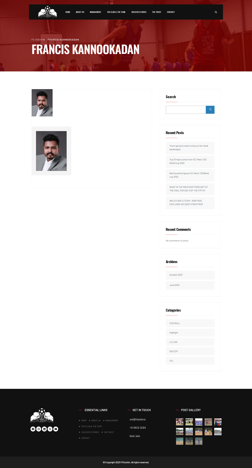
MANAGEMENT (95, 11)
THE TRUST (156, 11)
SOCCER (173, 351)
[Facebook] (32, 429)
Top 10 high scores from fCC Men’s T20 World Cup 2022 (187, 161)
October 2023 (175, 274)
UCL (171, 360)
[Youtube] (55, 429)
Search (171, 97)
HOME (67, 11)
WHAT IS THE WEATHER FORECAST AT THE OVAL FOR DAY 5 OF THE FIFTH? (188, 189)
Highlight (173, 332)
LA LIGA (173, 341)
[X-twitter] (50, 429)
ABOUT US (80, 11)
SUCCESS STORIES (138, 11)
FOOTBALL (174, 323)
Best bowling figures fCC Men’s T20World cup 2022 (189, 175)
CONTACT (171, 11)
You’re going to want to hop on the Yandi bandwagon (188, 147)
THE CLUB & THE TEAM (116, 11)
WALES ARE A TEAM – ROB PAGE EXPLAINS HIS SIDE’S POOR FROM (186, 202)
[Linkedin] (44, 429)
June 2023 (174, 285)
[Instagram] (38, 429)
